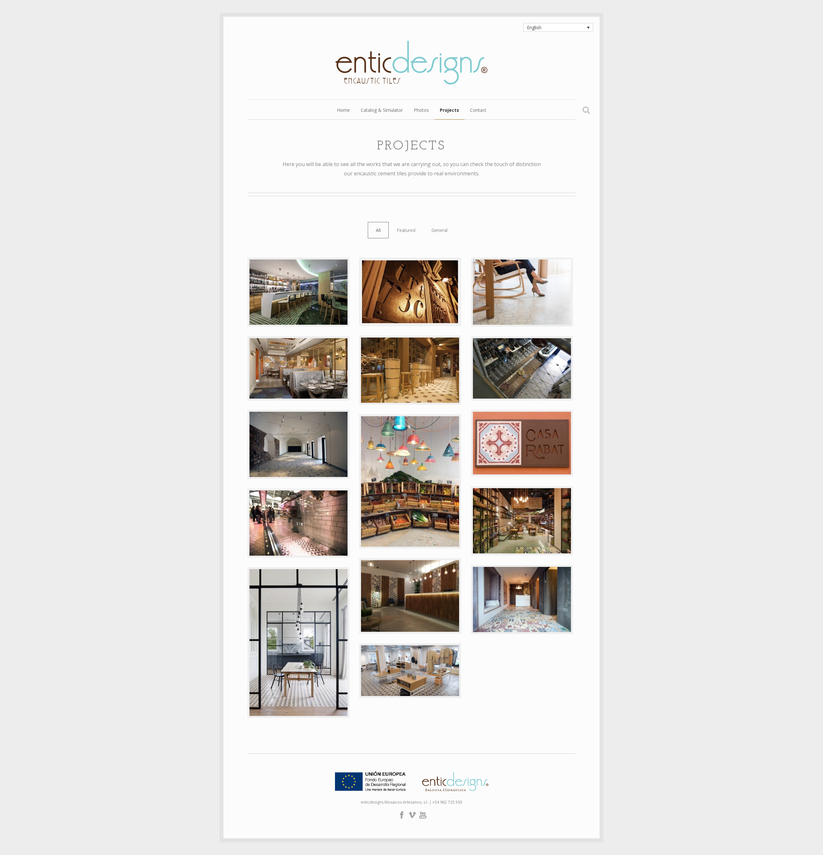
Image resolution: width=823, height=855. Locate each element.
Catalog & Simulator (382, 110)
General (439, 230)
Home (343, 110)
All (378, 230)
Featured (406, 230)
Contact (478, 110)
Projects (449, 110)
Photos (421, 110)
